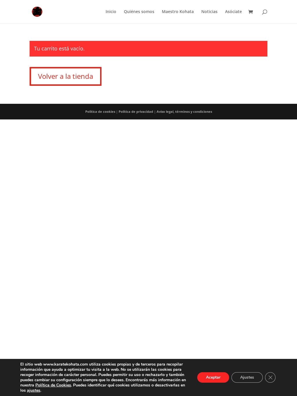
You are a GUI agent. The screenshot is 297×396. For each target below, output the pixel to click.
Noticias (209, 12)
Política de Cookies (53, 385)
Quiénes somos (139, 12)
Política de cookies (100, 111)
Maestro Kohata (178, 12)
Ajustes (247, 377)
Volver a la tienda (65, 76)
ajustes (33, 390)
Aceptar (213, 377)
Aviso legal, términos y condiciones (184, 111)
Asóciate (233, 12)
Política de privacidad (136, 111)
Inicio (111, 12)
